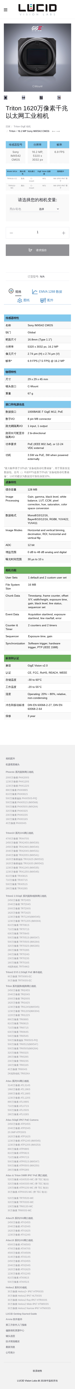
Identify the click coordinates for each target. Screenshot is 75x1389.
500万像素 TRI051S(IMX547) (23, 1044)
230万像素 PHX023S (17, 815)
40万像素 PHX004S (16, 823)
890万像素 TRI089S (18, 1019)
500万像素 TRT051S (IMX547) (23, 937)
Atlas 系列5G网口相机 (17, 1081)
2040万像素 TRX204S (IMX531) (22, 851)
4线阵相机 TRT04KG (18, 966)
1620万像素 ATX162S (19, 1269)
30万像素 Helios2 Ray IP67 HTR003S (27, 1300)
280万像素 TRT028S (18, 950)
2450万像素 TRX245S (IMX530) (22, 842)
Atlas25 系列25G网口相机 (19, 1218)
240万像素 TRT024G (18, 954)
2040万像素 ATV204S (19, 1226)
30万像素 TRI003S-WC (20, 1210)
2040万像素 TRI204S (19, 994)
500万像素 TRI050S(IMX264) (23, 1048)
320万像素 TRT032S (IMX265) (23, 946)
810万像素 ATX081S (18, 1277)
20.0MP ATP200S (17, 1132)
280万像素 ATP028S (18, 1170)
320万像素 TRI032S (18, 1052)
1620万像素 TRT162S (19, 912)
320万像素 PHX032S (17, 811)
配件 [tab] (50, 300)
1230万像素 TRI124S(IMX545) (23, 1007)
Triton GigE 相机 (22, 126)
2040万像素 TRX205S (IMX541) (22, 855)
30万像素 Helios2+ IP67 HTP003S (25, 1291)
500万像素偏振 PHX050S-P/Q (21, 798)
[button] (11, 232)
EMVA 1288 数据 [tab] (50, 291)
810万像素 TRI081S (18, 1023)
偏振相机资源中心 (15, 1330)
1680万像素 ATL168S (19, 1093)
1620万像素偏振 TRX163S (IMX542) (25, 863)
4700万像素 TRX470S (17, 838)
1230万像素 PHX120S (17, 781)
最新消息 (10, 1347)
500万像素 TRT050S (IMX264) (23, 942)
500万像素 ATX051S (18, 1282)
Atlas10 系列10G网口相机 (19, 1240)
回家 (8, 126)
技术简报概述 (13, 1341)
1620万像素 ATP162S (19, 1136)
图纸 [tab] (26, 300)
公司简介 (10, 1352)
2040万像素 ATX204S (19, 1265)
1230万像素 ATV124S (19, 1234)
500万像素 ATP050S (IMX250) (23, 1165)
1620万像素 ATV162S (19, 1230)
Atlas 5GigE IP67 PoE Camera (22, 1120)
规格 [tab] (18, 291)
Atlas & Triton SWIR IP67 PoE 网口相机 (26, 1175)
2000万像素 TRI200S (19, 998)
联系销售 (37, 1370)
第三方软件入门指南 (16, 1325)
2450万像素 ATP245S (19, 1124)
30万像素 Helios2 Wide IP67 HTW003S (28, 1304)
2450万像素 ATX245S (19, 1261)
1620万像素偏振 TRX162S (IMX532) (25, 859)
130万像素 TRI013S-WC (20, 1206)
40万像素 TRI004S (17, 1069)
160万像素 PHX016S (17, 819)
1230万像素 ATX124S (19, 1273)
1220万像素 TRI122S (19, 1015)
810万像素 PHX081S (17, 794)
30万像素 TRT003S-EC (20, 980)
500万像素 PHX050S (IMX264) (22, 806)
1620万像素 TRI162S (19, 1002)
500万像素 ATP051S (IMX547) (23, 1161)
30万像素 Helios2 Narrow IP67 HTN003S (29, 1308)
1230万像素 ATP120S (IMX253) (24, 1144)
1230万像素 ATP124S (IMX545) (24, 1140)
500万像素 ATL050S (18, 1110)
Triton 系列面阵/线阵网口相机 (21, 986)
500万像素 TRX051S (17, 884)
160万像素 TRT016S (18, 962)
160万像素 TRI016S (18, 1065)
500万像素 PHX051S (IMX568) (22, 802)
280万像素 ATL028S (18, 1114)
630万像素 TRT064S (18, 933)
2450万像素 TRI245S (19, 990)
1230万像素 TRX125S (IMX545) (22, 871)
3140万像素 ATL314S (19, 1085)
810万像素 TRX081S (17, 876)
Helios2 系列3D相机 (16, 1287)
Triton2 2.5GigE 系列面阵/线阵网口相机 (26, 896)
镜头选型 (10, 1336)
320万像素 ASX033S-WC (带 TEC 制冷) (28, 1183)
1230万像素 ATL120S (19, 1097)
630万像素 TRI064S (18, 1032)
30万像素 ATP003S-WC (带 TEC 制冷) (27, 1192)
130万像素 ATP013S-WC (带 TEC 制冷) (28, 1187)
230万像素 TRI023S (18, 1061)
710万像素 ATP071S (18, 1157)
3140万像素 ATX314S (19, 1257)
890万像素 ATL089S (18, 1102)
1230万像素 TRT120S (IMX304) (24, 921)
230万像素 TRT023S (18, 958)
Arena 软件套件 (14, 1319)
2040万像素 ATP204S (19, 1128)
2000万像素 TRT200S (19, 908)
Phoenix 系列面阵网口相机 (20, 772)
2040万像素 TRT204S (19, 904)
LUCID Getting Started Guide (21, 1314)
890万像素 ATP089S (18, 1149)
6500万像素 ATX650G (19, 1244)
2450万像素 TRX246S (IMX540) (22, 847)
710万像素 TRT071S (18, 929)
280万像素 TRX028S (17, 888)
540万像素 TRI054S (18, 1036)
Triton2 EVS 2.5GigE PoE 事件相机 (24, 972)
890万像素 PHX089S (17, 790)
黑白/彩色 (15, 209)
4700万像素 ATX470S (19, 1248)
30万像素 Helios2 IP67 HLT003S (25, 1295)
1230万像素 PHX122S (17, 786)
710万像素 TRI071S (18, 1027)
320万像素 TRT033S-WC (21, 1202)
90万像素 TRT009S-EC (20, 976)
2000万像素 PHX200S (17, 777)
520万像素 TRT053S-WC (21, 1198)
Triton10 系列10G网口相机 (19, 833)
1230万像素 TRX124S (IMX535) (22, 867)
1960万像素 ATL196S (19, 1089)
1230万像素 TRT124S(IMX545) (24, 916)
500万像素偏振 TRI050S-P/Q (23, 1040)
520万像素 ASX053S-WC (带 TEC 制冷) (28, 1179)
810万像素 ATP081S (18, 1153)
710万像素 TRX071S (17, 880)
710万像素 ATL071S (18, 1106)
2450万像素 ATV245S (19, 1222)
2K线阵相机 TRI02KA (19, 1073)
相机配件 (10, 758)
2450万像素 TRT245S (19, 900)
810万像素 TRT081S (18, 925)
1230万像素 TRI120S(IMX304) (23, 1011)
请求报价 (41, 250)
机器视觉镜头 (13, 764)
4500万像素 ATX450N (19, 1253)
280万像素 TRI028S (18, 1056)
